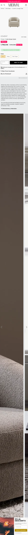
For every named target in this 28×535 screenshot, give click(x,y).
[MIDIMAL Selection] (14, 5)
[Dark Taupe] (15, 58)
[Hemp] (8, 58)
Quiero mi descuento (21, 530)
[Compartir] (26, 74)
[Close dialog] (27, 518)
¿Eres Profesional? (6, 73)
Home (2, 8)
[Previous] (1, 327)
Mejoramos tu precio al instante (11, 49)
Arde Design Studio (11, 39)
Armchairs (8, 8)
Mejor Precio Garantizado (8, 71)
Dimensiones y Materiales (9, 108)
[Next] (26, 327)
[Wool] (3, 58)
